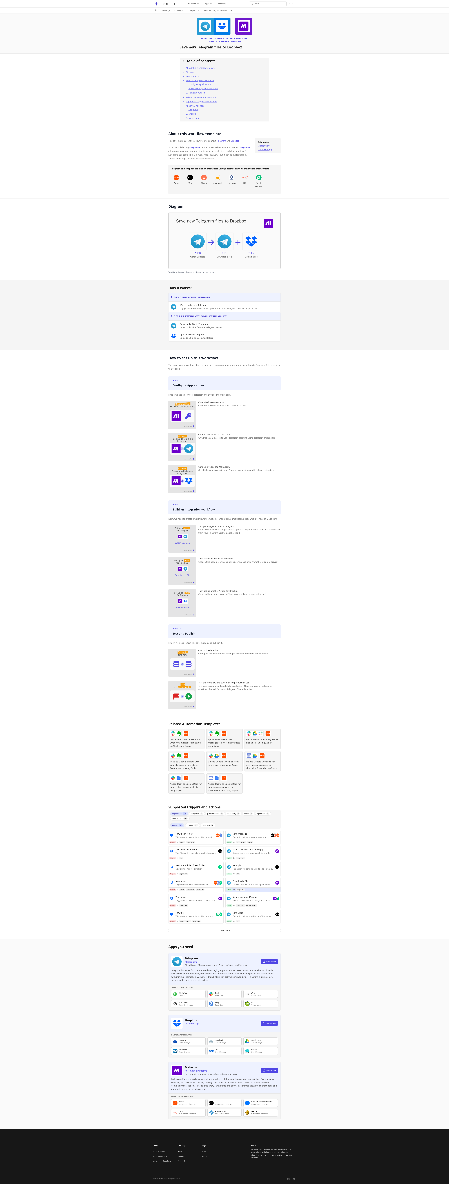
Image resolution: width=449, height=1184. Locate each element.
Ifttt (190, 183)
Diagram (190, 72)
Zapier (176, 183)
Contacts (181, 1156)
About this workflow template (200, 67)
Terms (204, 1156)
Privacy (205, 1151)
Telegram (180, 10)
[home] (155, 10)
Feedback (181, 1161)
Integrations (194, 10)
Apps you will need (195, 105)
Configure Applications (199, 84)
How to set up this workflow (200, 80)
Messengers (166, 10)
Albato (204, 183)
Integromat (195, 147)
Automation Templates (162, 1161)
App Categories (159, 1151)
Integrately (218, 183)
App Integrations (160, 1156)
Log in (292, 4)
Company (222, 3)
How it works (192, 76)
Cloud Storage (265, 149)
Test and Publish (196, 92)
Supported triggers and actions (201, 101)
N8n (245, 183)
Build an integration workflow (203, 88)
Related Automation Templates (201, 97)
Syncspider (231, 183)
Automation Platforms (196, 1070)
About (180, 1151)
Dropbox (192, 113)
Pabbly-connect (258, 184)
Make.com (193, 118)
